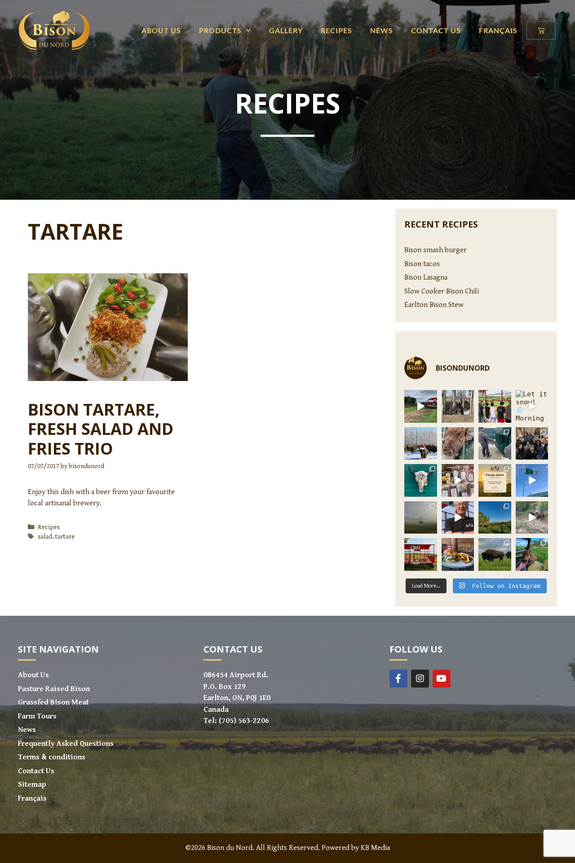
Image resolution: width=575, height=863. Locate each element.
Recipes (336, 30)
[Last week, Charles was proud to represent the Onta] (532, 443)
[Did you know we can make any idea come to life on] (420, 480)
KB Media (375, 847)
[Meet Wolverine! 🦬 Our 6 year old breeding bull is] (494, 554)
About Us (161, 30)
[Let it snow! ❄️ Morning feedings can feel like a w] (532, 406)
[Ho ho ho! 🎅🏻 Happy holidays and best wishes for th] (420, 443)
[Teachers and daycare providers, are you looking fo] (494, 406)
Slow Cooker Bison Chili (441, 291)
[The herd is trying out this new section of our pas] (532, 517)
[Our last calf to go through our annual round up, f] (458, 443)
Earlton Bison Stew (434, 304)
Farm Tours (37, 716)
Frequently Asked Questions (66, 743)
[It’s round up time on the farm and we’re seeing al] (494, 443)
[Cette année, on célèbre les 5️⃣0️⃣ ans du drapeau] (532, 480)
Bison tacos (422, 263)
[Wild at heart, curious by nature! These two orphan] (532, 554)
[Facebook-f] (398, 679)
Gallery (286, 30)
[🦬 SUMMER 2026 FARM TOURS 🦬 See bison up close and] (420, 406)
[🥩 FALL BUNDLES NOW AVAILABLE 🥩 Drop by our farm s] (458, 480)
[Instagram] (420, 679)
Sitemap (32, 784)
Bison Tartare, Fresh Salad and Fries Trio (100, 429)
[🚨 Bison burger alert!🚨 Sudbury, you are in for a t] (458, 554)
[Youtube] (442, 679)
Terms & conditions (51, 757)
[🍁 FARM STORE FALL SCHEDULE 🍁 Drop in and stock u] (494, 480)
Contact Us (436, 30)
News (381, 30)
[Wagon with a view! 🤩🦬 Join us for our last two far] (420, 554)
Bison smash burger (435, 249)
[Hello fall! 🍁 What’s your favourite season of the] (420, 517)
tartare (65, 536)
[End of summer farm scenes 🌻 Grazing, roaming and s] (494, 517)
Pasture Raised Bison (54, 688)
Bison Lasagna (425, 277)
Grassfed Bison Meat (53, 702)
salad (45, 536)
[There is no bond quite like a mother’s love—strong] (458, 406)
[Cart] (541, 30)
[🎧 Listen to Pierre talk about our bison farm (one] (458, 517)
